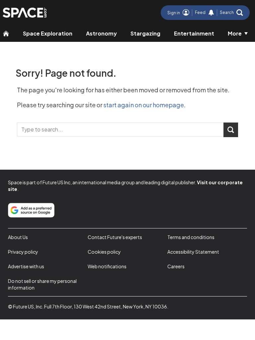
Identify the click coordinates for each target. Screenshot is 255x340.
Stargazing (145, 33)
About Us (18, 237)
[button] (231, 12)
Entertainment (194, 33)
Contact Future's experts (115, 237)
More (235, 33)
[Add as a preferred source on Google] (31, 210)
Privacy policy (23, 252)
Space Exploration (47, 33)
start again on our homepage (143, 105)
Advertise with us (26, 266)
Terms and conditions (190, 237)
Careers (176, 266)
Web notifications (107, 266)
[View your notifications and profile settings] (211, 12)
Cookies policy (104, 252)
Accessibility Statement (193, 252)
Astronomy (101, 33)
